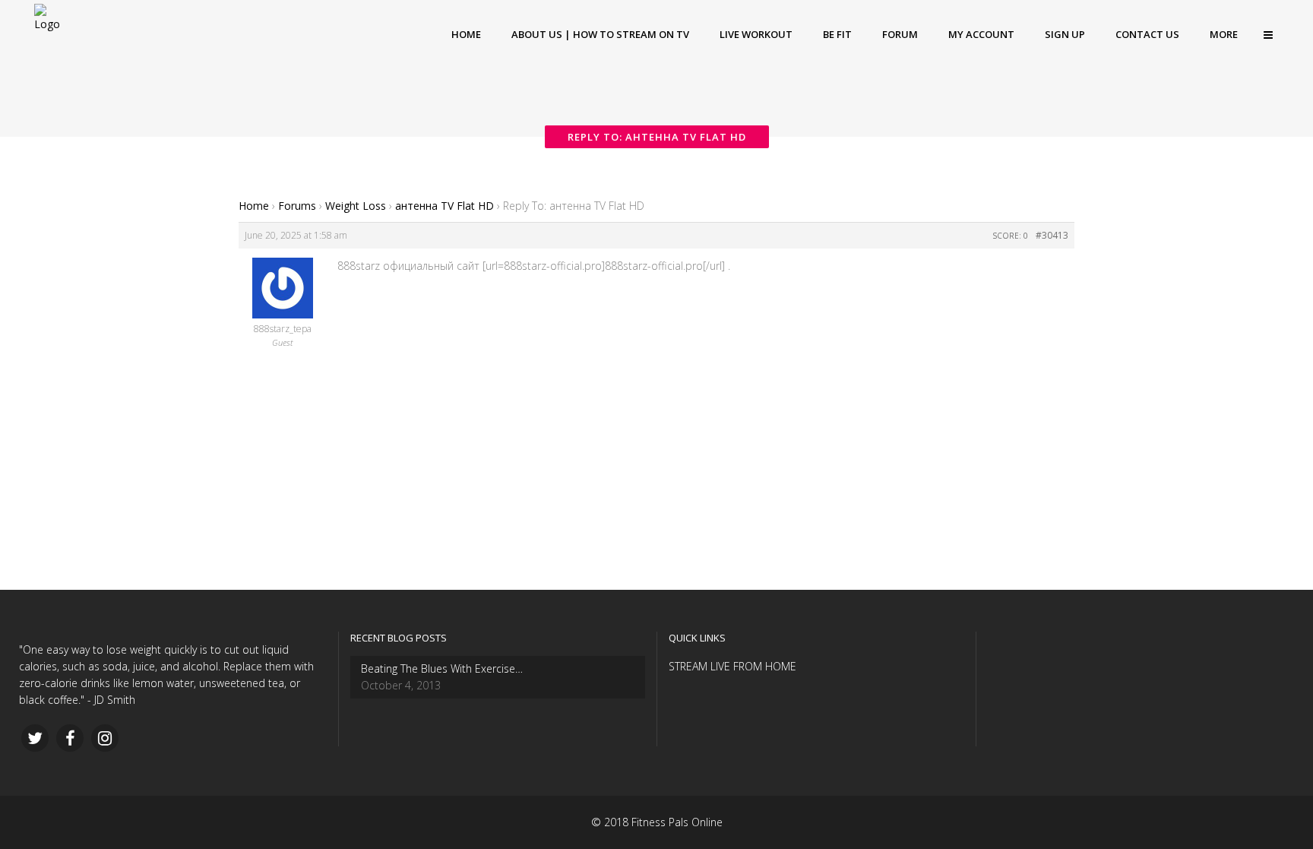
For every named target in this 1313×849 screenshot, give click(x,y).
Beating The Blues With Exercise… (442, 668)
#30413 (1052, 235)
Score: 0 (1010, 235)
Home (254, 205)
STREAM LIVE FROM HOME (732, 666)
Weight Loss (355, 205)
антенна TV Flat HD (444, 205)
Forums (297, 205)
